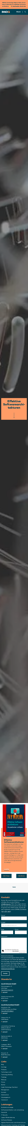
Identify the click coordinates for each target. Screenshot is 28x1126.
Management (5, 1089)
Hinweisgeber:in (5, 1097)
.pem (8, 911)
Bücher (3, 1084)
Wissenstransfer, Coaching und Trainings (13, 1125)
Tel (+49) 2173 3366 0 (7, 1011)
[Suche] (25, 12)
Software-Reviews (6, 1120)
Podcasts (4, 1069)
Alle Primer (6, 876)
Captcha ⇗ (22, 952)
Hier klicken (15, 951)
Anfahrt (5, 992)
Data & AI (4, 1112)
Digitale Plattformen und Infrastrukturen (13, 1122)
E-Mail (7, 922)
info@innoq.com (6, 904)
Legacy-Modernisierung (8, 1117)
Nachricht (8, 936)
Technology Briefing (7, 1074)
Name (7, 915)
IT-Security (4, 1115)
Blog (2, 1064)
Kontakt (3, 1092)
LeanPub (6, 869)
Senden (5, 973)
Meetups (3, 1079)
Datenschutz (5, 1094)
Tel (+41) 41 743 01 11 (7, 990)
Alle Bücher (21, 876)
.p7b (5, 911)
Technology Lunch (6, 1072)
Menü (18, 12)
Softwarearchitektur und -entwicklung (12, 1110)
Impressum (4, 1099)
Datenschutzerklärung (7, 968)
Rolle (2, 929)
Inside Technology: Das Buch (9, 1087)
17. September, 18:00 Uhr (18, 6)
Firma (16, 929)
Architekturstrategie (7, 1107)
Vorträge (3, 1067)
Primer (3, 1082)
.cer (3, 911)
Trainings (3, 1077)
